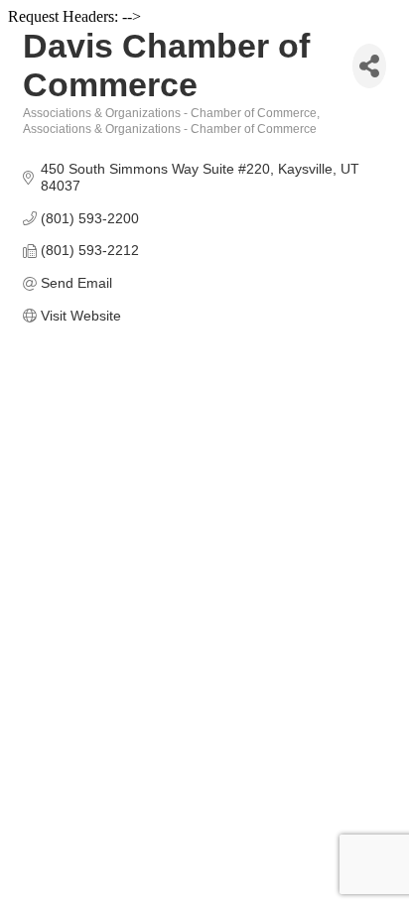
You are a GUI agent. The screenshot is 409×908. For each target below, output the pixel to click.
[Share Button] (369, 66)
